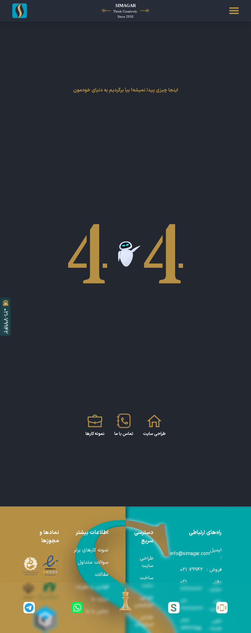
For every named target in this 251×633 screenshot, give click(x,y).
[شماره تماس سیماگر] (222, 608)
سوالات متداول (93, 562)
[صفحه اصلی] (30, 10)
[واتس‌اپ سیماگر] (77, 607)
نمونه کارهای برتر (91, 550)
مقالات (101, 574)
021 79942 (191, 569)
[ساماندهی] (30, 566)
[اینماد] (50, 566)
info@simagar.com (190, 554)
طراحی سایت (146, 562)
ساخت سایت (146, 581)
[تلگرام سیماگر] (29, 608)
